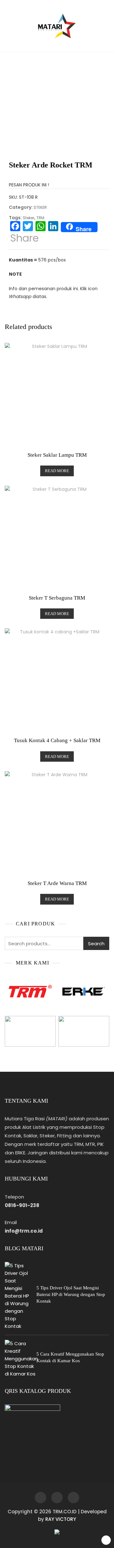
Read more (57, 470)
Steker (28, 217)
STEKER (40, 207)
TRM (40, 217)
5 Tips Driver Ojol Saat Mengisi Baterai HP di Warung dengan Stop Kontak (70, 1294)
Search (96, 943)
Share (24, 238)
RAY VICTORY (60, 1519)
